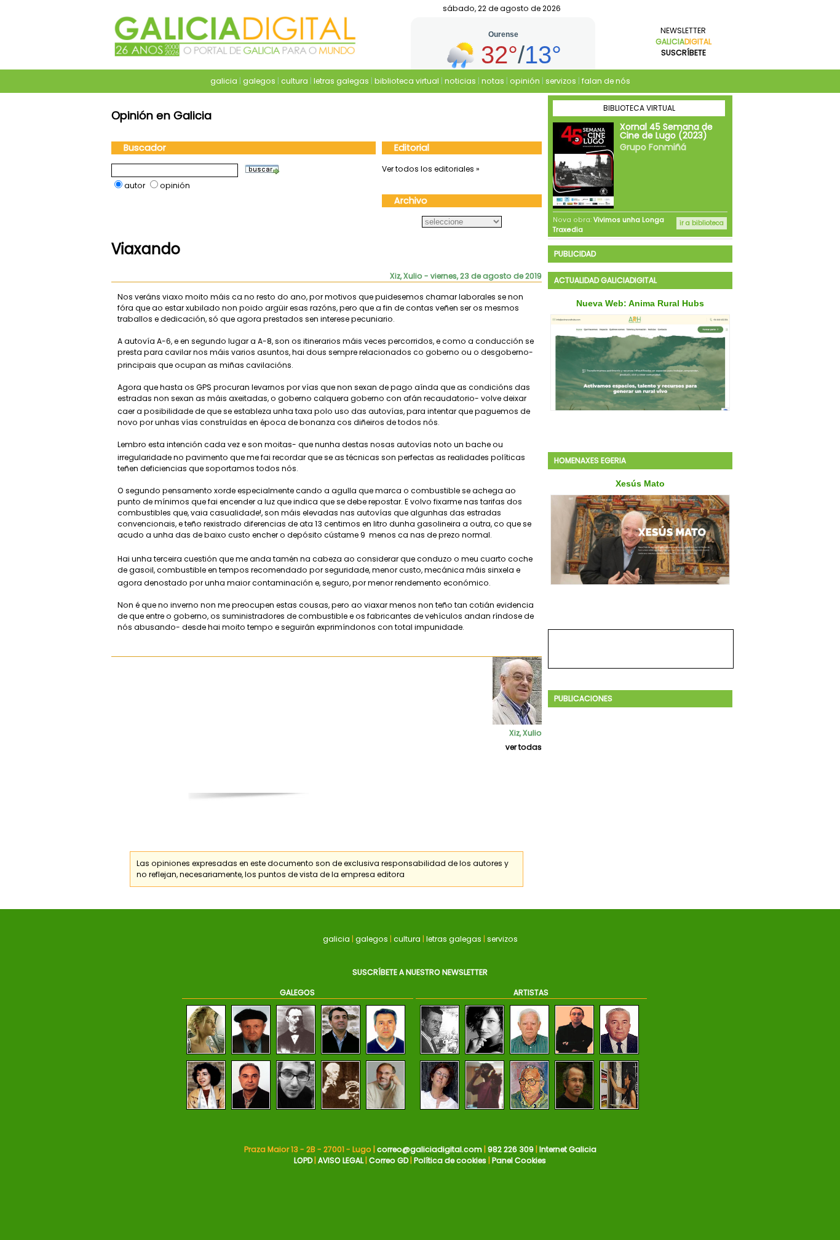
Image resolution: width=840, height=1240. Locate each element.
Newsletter (683, 41)
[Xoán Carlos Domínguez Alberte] (340, 1054)
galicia (223, 81)
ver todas (523, 747)
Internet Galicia (567, 1149)
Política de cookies (450, 1160)
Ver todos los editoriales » (431, 169)
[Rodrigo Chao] (295, 1110)
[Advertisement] (333, 778)
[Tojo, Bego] (439, 1110)
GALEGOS (297, 992)
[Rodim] (619, 1054)
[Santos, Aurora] (619, 1110)
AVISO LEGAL (340, 1160)
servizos (560, 81)
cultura (294, 81)
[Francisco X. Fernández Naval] (251, 1110)
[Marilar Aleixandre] (206, 1110)
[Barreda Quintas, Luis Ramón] (574, 1054)
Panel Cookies (519, 1160)
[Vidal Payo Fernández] (251, 1054)
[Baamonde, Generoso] (529, 1054)
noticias (460, 81)
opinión (525, 81)
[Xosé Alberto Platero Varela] (385, 1054)
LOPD (303, 1160)
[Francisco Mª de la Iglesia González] (295, 1054)
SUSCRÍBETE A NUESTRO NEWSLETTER (420, 972)
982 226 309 (511, 1149)
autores (487, 863)
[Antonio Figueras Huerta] (385, 1110)
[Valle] (574, 1110)
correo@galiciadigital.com (429, 1149)
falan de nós (606, 81)
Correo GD (388, 1160)
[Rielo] (439, 1054)
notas (492, 81)
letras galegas (341, 81)
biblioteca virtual (406, 81)
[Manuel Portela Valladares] (340, 1110)
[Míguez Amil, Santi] (484, 1110)
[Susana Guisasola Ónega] (206, 1054)
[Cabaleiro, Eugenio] (529, 1110)
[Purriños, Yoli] (484, 1054)
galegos (259, 81)
